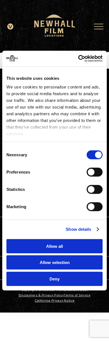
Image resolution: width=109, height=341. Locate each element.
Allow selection (55, 262)
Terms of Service (77, 295)
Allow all (54, 246)
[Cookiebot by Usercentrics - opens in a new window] (78, 58)
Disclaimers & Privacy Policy (41, 295)
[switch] (95, 171)
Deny (54, 278)
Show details (78, 229)
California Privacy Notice (55, 301)
